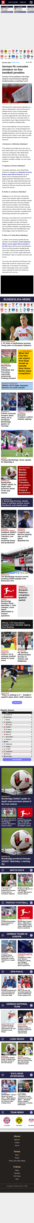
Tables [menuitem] (23, 2)
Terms (17, 1155)
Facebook (17, 1173)
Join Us (17, 1145)
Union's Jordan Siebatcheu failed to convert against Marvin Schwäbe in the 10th (16, 244)
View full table (17, 759)
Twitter (17, 1170)
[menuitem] (4, 2)
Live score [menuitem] (13, 2)
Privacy (17, 1158)
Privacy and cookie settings (17, 1161)
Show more (17, 702)
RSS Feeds (17, 1176)
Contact (17, 1142)
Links (17, 1179)
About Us (17, 1139)
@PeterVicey (15, 62)
